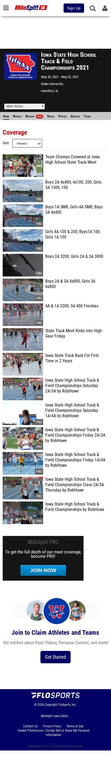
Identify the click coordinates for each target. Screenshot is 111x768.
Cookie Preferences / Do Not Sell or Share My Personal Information (53, 733)
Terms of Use (75, 726)
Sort (6, 143)
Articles (75, 116)
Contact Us (30, 726)
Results (17, 116)
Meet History (14, 106)
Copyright (51, 705)
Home (6, 116)
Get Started (55, 657)
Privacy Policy (52, 726)
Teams (87, 116)
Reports (34, 116)
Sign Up (74, 8)
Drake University (52, 84)
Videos (50, 116)
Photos (62, 116)
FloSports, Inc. (67, 705)
